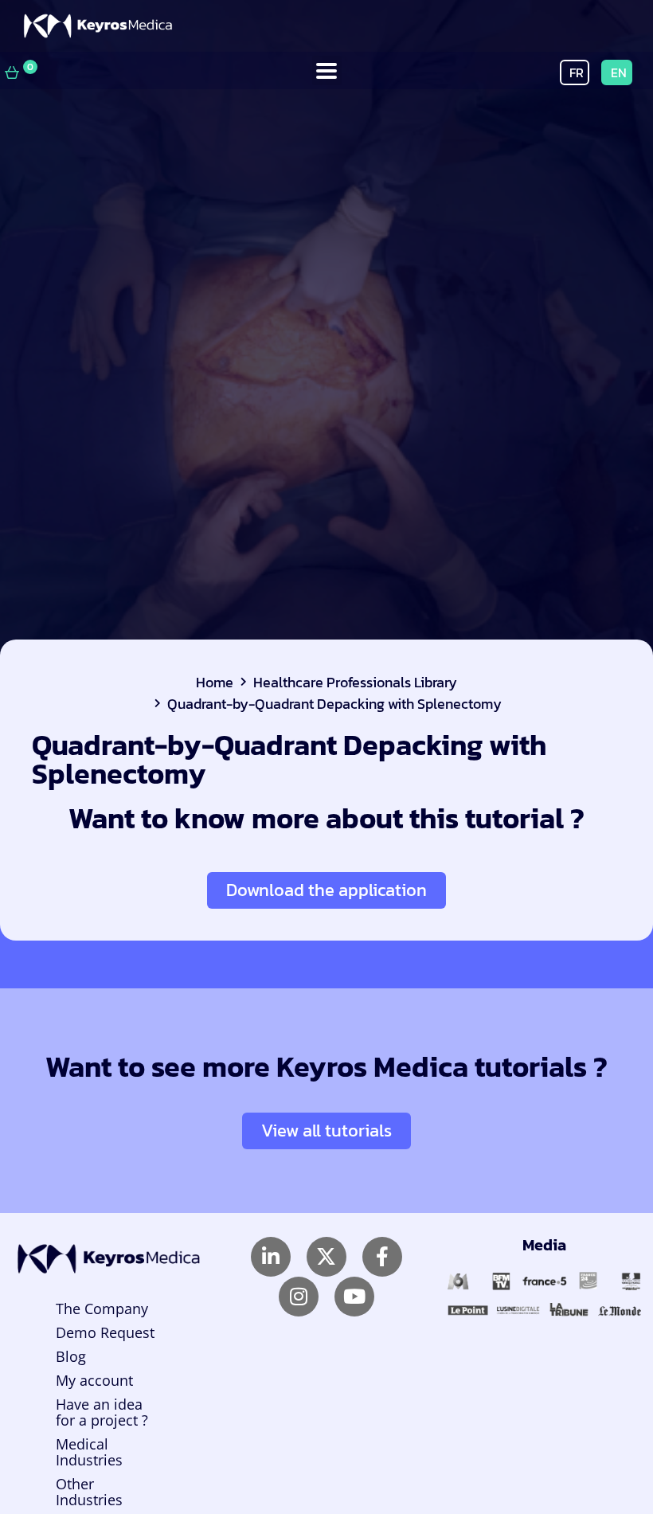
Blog (71, 1356)
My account (94, 1380)
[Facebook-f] (382, 1257)
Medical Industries (89, 1451)
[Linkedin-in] (271, 1257)
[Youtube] (354, 1296)
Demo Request (105, 1332)
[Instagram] (299, 1296)
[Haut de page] (600, 1456)
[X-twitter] (326, 1257)
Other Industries (89, 1491)
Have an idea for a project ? (102, 1412)
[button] (327, 70)
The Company (102, 1308)
